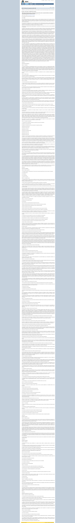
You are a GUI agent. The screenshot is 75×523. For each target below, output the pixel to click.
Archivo (27, 5)
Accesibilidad (43, 0)
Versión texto (52, 0)
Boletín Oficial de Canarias (29, 1)
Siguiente (53, 7)
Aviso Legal (46, 522)
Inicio (24, 5)
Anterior (51, 7)
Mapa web (46, 0)
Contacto (49, 0)
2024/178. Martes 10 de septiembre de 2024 (37, 5)
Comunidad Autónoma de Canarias (23, 1)
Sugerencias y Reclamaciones (51, 522)
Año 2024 (30, 5)
